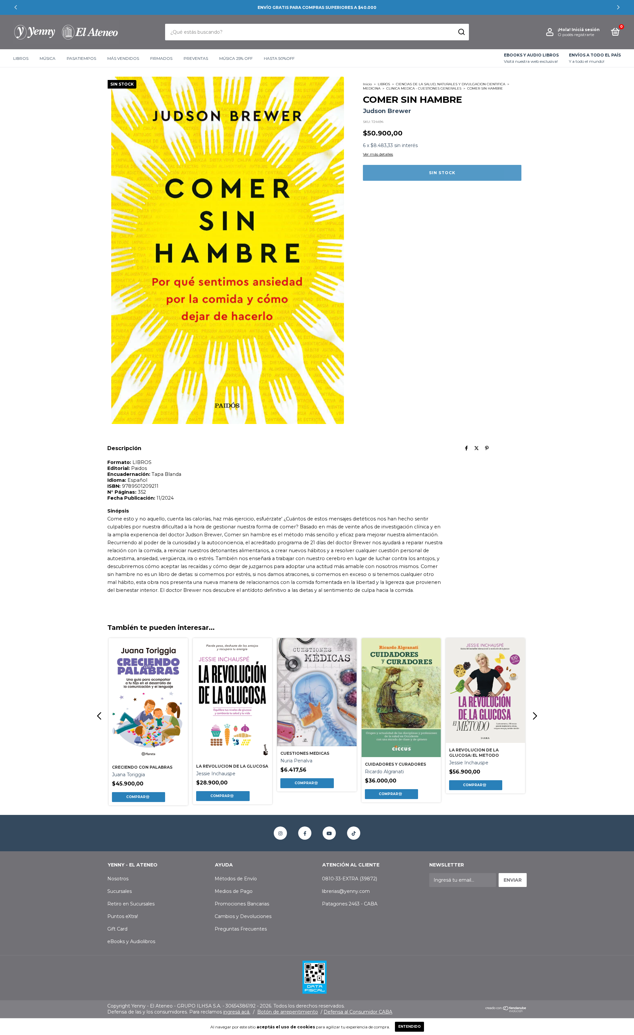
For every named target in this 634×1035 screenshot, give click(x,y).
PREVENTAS (196, 58)
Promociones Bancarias (242, 904)
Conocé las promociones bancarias (317, 7)
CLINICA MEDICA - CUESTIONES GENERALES (423, 88)
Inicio (367, 84)
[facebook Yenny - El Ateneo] (304, 833)
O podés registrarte (576, 34)
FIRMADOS (161, 58)
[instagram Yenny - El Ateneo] (280, 833)
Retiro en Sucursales (131, 904)
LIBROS (20, 58)
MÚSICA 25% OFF (236, 58)
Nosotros (117, 879)
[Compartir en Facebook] (466, 448)
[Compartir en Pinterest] (487, 448)
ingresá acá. (236, 1012)
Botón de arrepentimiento (287, 1012)
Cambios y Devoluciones (243, 916)
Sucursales (119, 891)
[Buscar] (461, 32)
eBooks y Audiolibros (131, 941)
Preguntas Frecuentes (241, 929)
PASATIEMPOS (81, 58)
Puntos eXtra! (122, 916)
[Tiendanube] (506, 1011)
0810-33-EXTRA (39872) (349, 879)
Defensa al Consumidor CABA (358, 1012)
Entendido (409, 1026)
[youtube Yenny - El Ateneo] (329, 833)
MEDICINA (371, 88)
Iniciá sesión (586, 29)
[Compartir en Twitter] (476, 448)
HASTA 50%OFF (279, 58)
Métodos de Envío (236, 879)
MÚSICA (47, 58)
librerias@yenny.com (346, 891)
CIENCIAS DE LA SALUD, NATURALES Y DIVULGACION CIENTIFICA (450, 84)
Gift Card (117, 929)
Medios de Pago (234, 891)
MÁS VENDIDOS (123, 58)
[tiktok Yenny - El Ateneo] (353, 833)
